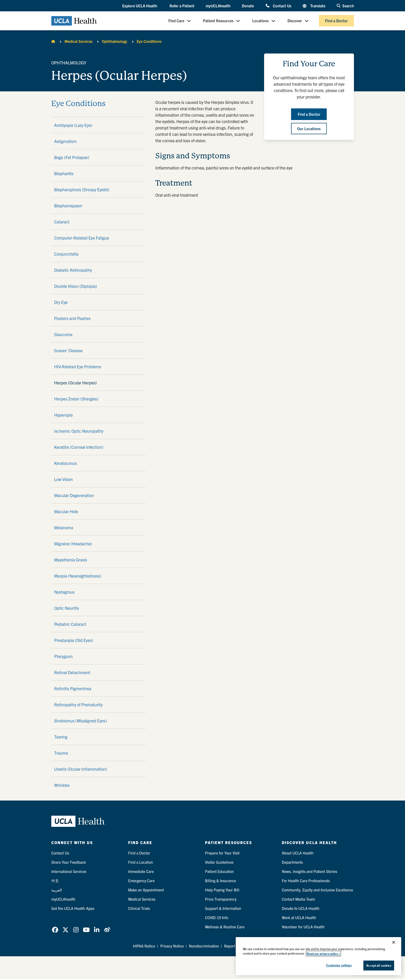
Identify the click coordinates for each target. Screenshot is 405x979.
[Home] (53, 41)
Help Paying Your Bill (222, 889)
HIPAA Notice (144, 945)
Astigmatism (65, 141)
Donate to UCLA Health (300, 908)
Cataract (62, 221)
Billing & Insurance (220, 880)
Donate (248, 5)
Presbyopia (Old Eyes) (73, 640)
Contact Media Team (298, 899)
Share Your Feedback (68, 862)
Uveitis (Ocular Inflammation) (80, 769)
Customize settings (339, 965)
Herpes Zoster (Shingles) (76, 398)
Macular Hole (66, 511)
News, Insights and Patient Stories (309, 871)
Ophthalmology (114, 41)
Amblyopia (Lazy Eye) (73, 125)
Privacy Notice (172, 945)
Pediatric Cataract (70, 624)
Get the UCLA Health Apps (72, 908)
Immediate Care (141, 871)
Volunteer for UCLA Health (303, 926)
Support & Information (223, 908)
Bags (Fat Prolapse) (71, 157)
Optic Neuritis (66, 608)
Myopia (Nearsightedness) (77, 575)
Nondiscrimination (204, 945)
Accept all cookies (378, 965)
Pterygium (63, 656)
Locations (260, 20)
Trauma (61, 753)
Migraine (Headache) (73, 543)
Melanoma (63, 527)
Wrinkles (62, 785)
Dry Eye (61, 302)
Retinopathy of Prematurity (78, 704)
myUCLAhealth (218, 5)
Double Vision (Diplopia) (75, 286)
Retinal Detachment (72, 672)
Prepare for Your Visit (222, 852)
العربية (56, 889)
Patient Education (219, 871)
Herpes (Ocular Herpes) (75, 382)
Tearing (60, 736)
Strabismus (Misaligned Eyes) (80, 720)
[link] (55, 930)
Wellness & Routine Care (224, 926)
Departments (292, 862)
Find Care (176, 20)
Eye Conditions (149, 41)
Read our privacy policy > (323, 954)
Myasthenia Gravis (70, 559)
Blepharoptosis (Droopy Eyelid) (81, 189)
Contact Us (282, 5)
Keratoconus (65, 463)
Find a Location (140, 862)
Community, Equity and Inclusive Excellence (317, 889)
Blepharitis (64, 173)
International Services (68, 871)
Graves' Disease (68, 350)
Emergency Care (141, 880)
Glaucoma (63, 334)
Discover (294, 20)
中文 (55, 880)
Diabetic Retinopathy (73, 270)
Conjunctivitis (66, 254)
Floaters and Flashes (72, 318)
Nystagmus (64, 592)
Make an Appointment (146, 889)
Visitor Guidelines (219, 862)
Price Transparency (220, 899)
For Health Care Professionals (306, 880)
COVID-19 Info (216, 917)
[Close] (393, 942)
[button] (140, 6)
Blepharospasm (68, 205)
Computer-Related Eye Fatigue (81, 237)
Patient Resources (218, 20)
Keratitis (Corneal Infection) (78, 447)
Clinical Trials (139, 908)
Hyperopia (63, 415)
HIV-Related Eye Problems (77, 366)
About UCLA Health (298, 852)
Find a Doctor (336, 20)
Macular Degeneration (74, 495)
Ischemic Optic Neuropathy (78, 431)
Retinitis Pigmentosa (72, 688)
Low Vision (63, 479)
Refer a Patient (182, 5)
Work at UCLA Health (299, 917)
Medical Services (78, 41)
